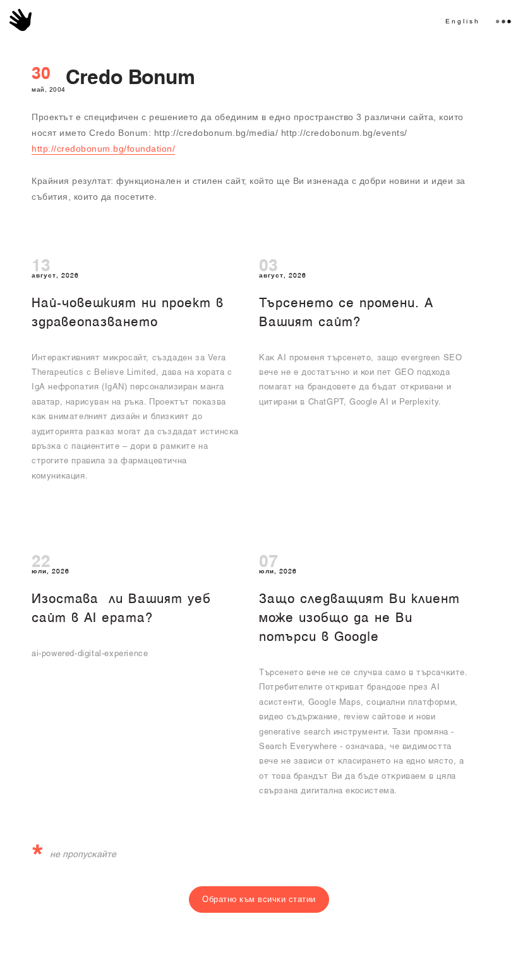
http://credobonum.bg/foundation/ (103, 148)
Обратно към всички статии (259, 899)
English (462, 21)
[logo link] (20, 20)
